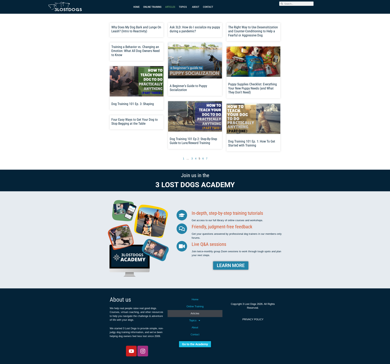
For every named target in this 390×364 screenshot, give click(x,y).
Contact (208, 6)
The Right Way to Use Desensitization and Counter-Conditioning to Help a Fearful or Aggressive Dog (253, 31)
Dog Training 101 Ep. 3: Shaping (132, 104)
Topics (183, 6)
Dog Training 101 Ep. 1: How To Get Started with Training (251, 143)
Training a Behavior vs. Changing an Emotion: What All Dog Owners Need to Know (135, 51)
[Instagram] (142, 351)
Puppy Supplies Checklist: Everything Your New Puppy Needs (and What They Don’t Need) (252, 88)
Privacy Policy (252, 319)
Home (136, 6)
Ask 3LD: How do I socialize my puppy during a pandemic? (195, 29)
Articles (170, 6)
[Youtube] (131, 351)
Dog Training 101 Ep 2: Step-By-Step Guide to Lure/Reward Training (193, 141)
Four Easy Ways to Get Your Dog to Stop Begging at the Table (134, 121)
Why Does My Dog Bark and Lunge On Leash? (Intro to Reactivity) (136, 29)
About (195, 6)
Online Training (152, 6)
